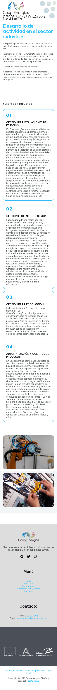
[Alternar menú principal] (51, 9)
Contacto (28, 591)
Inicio (28, 580)
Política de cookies (14, 670)
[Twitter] (28, 556)
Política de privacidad (35, 670)
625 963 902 (32, 615)
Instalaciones (28, 586)
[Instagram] (35, 556)
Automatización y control (28, 588)
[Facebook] (21, 556)
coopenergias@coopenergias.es (31, 618)
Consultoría (28, 583)
